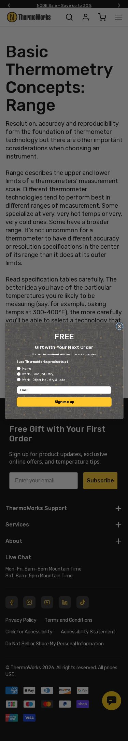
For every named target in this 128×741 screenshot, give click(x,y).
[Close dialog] (119, 326)
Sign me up (64, 401)
